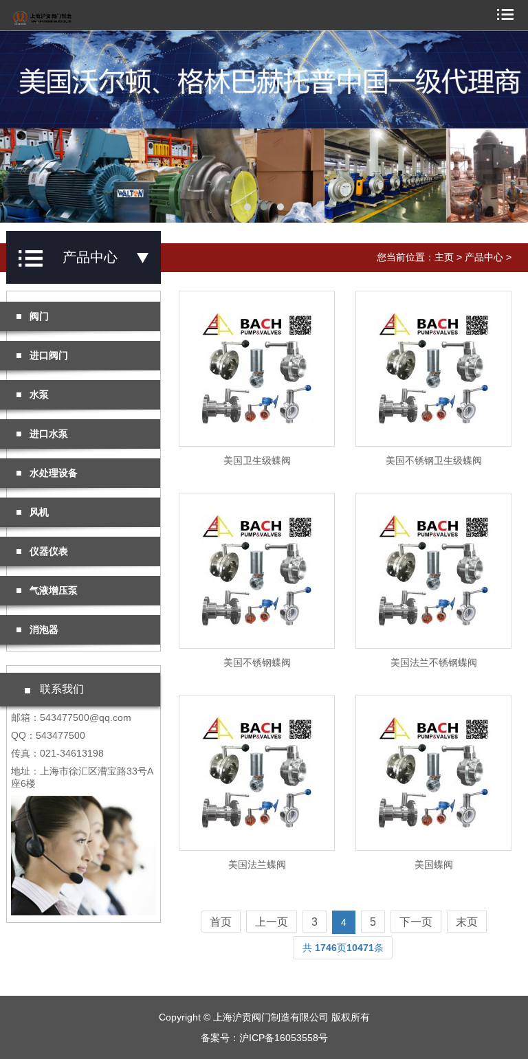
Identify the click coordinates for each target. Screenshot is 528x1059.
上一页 (271, 922)
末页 (467, 922)
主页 (444, 257)
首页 (221, 922)
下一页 (415, 922)
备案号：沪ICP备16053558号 (264, 1037)
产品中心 (484, 257)
